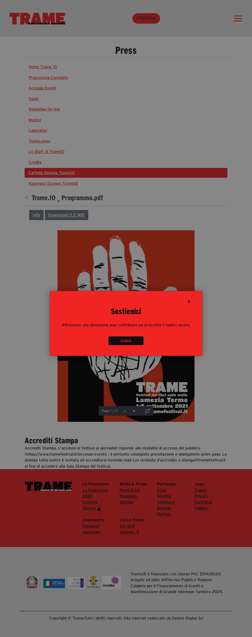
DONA (126, 341)
